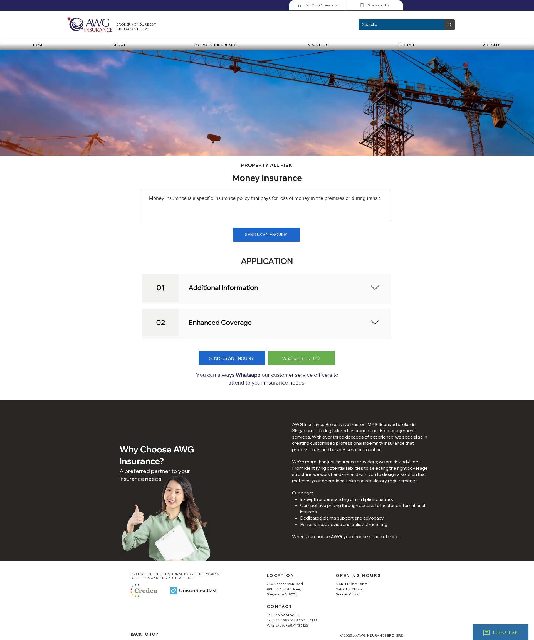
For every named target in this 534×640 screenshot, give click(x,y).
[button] (215, 45)
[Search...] (449, 24)
